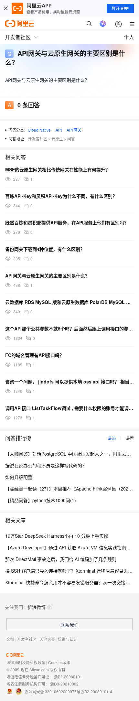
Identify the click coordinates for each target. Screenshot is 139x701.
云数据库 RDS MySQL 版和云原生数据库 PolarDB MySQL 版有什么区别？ (69, 302)
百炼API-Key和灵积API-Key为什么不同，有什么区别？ (61, 196)
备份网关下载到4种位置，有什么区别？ (45, 249)
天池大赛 (47, 639)
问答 (71, 138)
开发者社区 (37, 138)
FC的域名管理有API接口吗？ (34, 355)
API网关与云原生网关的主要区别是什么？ (47, 275)
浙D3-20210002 (64, 683)
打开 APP (120, 8)
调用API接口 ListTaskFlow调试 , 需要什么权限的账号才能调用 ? (69, 408)
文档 (10, 639)
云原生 (57, 138)
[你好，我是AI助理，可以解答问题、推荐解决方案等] (103, 23)
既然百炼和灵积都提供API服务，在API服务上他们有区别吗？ (67, 222)
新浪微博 (36, 607)
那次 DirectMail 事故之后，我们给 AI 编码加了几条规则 (60, 559)
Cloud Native (39, 130)
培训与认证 (67, 639)
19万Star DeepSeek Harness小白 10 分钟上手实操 (56, 536)
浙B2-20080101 (68, 676)
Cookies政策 (59, 662)
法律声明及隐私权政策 (25, 662)
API (59, 130)
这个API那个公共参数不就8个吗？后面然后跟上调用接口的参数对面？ (69, 328)
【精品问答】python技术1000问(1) (40, 500)
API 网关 (74, 130)
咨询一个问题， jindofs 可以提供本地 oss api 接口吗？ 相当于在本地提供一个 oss (69, 381)
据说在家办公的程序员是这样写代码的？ (46, 465)
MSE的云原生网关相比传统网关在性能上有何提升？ (57, 169)
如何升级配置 (18, 477)
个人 (129, 37)
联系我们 (69, 624)
